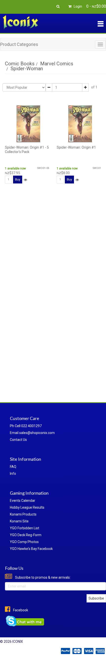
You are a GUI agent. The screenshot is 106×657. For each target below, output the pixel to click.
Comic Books (20, 64)
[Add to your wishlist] (25, 180)
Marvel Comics (56, 64)
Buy (17, 179)
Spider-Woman (27, 68)
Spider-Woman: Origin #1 (76, 147)
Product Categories (19, 44)
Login (77, 6)
